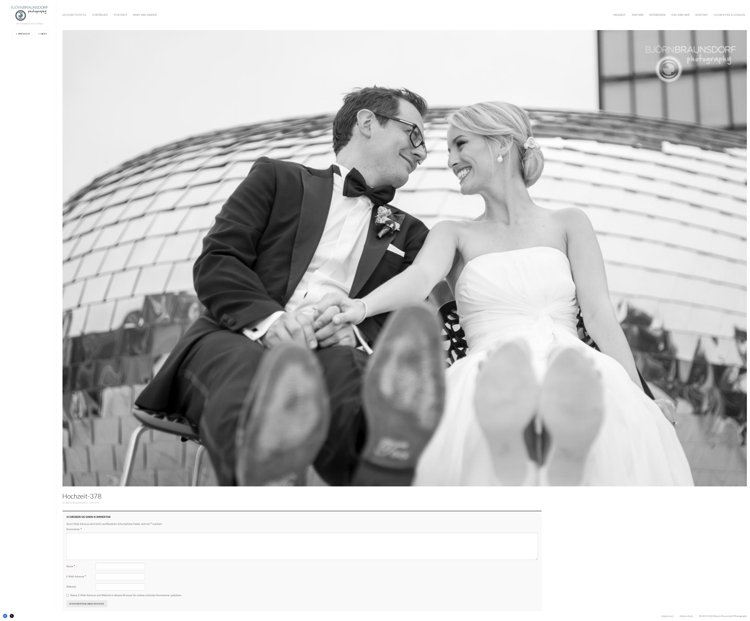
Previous (24, 33)
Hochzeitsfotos (74, 14)
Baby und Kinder (145, 14)
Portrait (120, 14)
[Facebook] (5, 616)
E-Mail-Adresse (76, 576)
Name (70, 566)
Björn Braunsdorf (75, 502)
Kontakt (702, 14)
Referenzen (657, 14)
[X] (12, 616)
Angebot (619, 14)
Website (71, 586)
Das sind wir (680, 14)
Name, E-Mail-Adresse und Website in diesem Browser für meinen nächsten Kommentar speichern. (126, 595)
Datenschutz (686, 616)
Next (43, 33)
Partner (638, 14)
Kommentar (74, 529)
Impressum (667, 616)
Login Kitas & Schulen (729, 14)
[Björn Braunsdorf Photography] (29, 13)
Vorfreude (100, 14)
